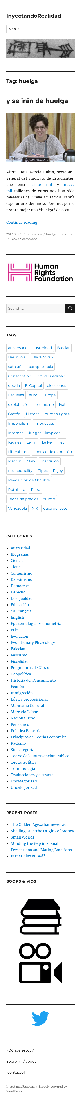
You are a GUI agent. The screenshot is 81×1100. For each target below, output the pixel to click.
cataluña (16, 367)
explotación (18, 404)
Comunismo (21, 573)
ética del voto (55, 508)
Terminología (23, 768)
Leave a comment (23, 239)
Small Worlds (22, 837)
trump (49, 499)
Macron (15, 461)
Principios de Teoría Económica (39, 737)
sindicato (65, 234)
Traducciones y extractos (33, 775)
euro (33, 395)
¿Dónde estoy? (20, 1050)
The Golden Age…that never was (39, 824)
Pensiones (20, 724)
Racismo (18, 743)
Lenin (32, 442)
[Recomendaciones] (40, 272)
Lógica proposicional (29, 699)
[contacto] (15, 1072)
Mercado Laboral (26, 712)
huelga (51, 234)
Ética (15, 630)
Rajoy (58, 471)
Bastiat (63, 348)
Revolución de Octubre (29, 480)
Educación (34, 234)
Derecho (18, 592)
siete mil (42, 184)
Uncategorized (24, 781)
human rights (57, 414)
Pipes (43, 471)
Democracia (21, 586)
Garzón (14, 414)
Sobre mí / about (21, 1061)
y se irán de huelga (37, 101)
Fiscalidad (20, 661)
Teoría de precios (23, 499)
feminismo (44, 404)
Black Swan (42, 357)
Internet (15, 433)
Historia (33, 414)
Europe (49, 395)
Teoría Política (23, 762)
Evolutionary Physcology (33, 642)
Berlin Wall (17, 357)
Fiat (62, 404)
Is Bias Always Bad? (28, 856)
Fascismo (19, 655)
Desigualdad (22, 598)
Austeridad (20, 548)
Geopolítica (21, 674)
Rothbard (16, 489)
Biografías (20, 554)
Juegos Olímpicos (44, 433)
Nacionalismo (23, 718)
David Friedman (50, 376)
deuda (14, 385)
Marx (31, 461)
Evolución (19, 636)
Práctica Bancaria (26, 730)
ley (62, 442)
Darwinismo (21, 579)
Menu (14, 29)
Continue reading (21, 222)
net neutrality (20, 471)
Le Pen (48, 442)
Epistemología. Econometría (36, 623)
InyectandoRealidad (33, 16)
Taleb (35, 489)
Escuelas (16, 395)
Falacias (18, 649)
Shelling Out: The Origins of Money (42, 831)
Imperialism (18, 423)
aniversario (17, 348)
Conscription (19, 376)
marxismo (50, 461)
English (17, 617)
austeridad (42, 348)
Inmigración (22, 693)
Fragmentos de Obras (30, 667)
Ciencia (17, 560)
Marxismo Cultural (27, 705)
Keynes (14, 442)
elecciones (56, 385)
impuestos (44, 423)
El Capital (33, 385)
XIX (35, 508)
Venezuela (17, 508)
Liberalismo (18, 452)
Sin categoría (22, 749)
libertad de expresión (53, 452)
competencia (41, 367)
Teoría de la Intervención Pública (40, 756)
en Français (21, 611)
